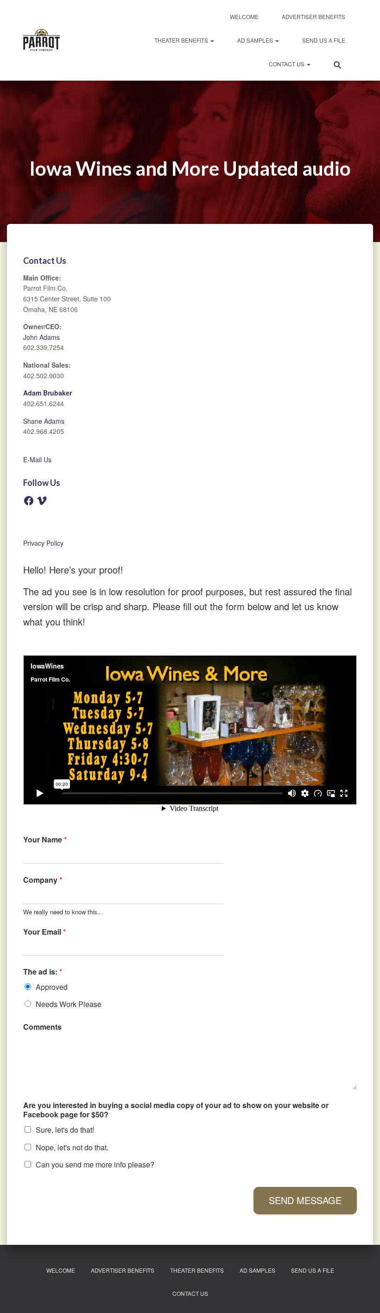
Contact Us (287, 64)
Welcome (244, 16)
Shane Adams (43, 421)
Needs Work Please (68, 1004)
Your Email (44, 932)
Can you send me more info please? (95, 1164)
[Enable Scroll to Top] (362, 1294)
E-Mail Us (37, 459)
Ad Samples (255, 40)
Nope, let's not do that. (72, 1147)
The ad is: (42, 972)
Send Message (305, 1200)
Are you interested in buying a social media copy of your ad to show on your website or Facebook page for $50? (176, 1110)
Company (42, 880)
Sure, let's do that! (65, 1129)
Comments (42, 1027)
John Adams (41, 337)
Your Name (45, 840)
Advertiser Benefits (313, 16)
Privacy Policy (43, 543)
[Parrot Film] (41, 40)
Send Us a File (323, 40)
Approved (52, 987)
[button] (211, 40)
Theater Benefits (181, 40)
